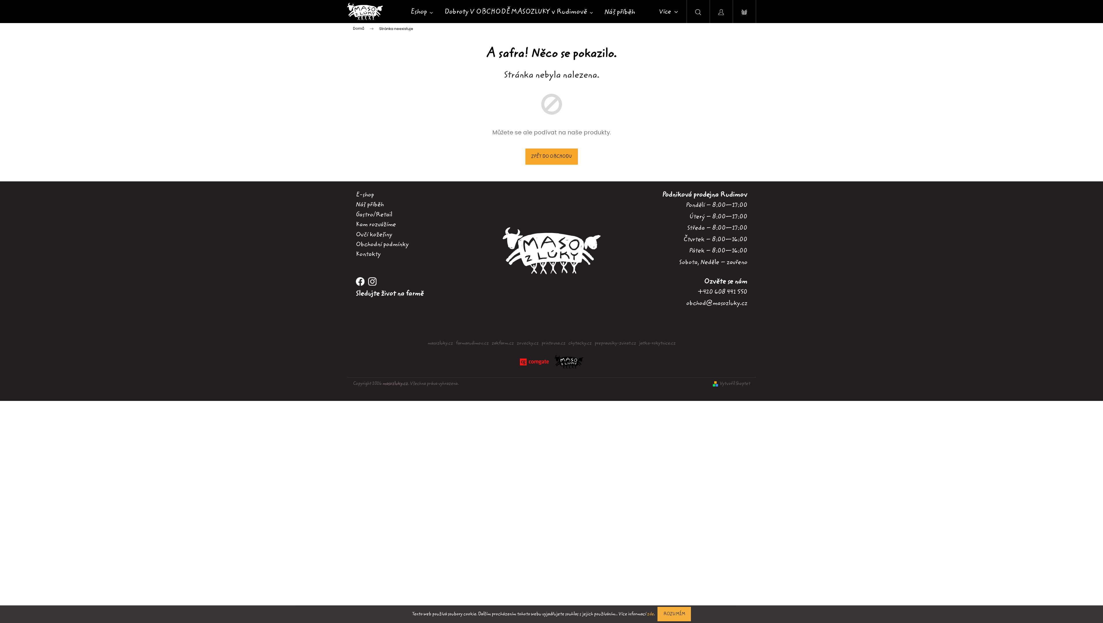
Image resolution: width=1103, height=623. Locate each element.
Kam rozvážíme (376, 224)
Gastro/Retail (374, 214)
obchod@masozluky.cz (716, 303)
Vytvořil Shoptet (735, 383)
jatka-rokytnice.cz (657, 343)
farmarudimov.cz (472, 343)
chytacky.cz (580, 343)
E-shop (365, 194)
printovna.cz (553, 343)
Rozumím (674, 614)
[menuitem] (422, 12)
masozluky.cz (440, 343)
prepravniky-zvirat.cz (615, 343)
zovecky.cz (528, 343)
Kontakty (368, 254)
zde (650, 614)
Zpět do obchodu (551, 156)
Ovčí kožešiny (374, 234)
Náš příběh (370, 204)
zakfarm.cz (503, 343)
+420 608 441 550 (722, 292)
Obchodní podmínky (382, 244)
